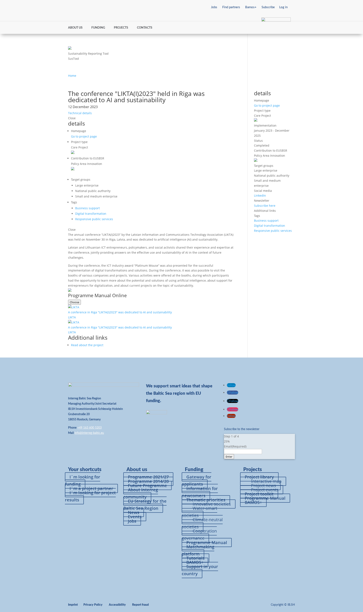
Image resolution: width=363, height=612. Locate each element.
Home (72, 76)
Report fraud (140, 604)
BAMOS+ (253, 502)
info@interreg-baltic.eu (89, 433)
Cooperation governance (199, 534)
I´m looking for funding (82, 480)
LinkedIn (260, 195)
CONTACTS (144, 27)
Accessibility (117, 604)
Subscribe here (264, 206)
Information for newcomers (200, 492)
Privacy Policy (93, 604)
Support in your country (200, 570)
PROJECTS (121, 27)
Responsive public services (94, 219)
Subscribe (268, 7)
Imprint (73, 604)
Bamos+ (250, 7)
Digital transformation (90, 214)
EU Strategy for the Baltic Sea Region (145, 504)
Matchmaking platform (198, 550)
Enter (229, 456)
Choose (74, 302)
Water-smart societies (199, 511)
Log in (283, 7)
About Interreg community (140, 493)
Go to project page (84, 136)
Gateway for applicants (196, 480)
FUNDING (98, 27)
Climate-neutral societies (202, 523)
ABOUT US (75, 27)
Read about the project (87, 345)
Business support (87, 208)
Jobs (214, 7)
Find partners (231, 7)
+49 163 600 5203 (89, 427)
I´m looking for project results (90, 496)
